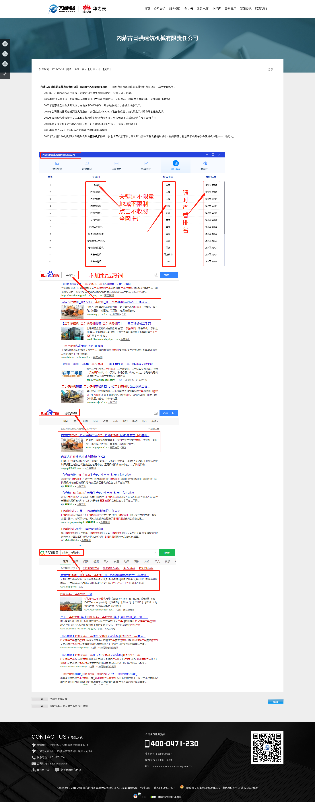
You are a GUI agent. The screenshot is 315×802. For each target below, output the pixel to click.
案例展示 (230, 8)
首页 (147, 8)
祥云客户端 (43, 769)
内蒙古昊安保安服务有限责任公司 (69, 706)
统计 (191, 766)
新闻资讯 (246, 8)
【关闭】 (107, 69)
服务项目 (175, 8)
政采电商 (203, 8)
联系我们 (261, 8)
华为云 (188, 8)
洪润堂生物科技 (58, 699)
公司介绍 (160, 8)
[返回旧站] (5, 74)
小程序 (216, 8)
